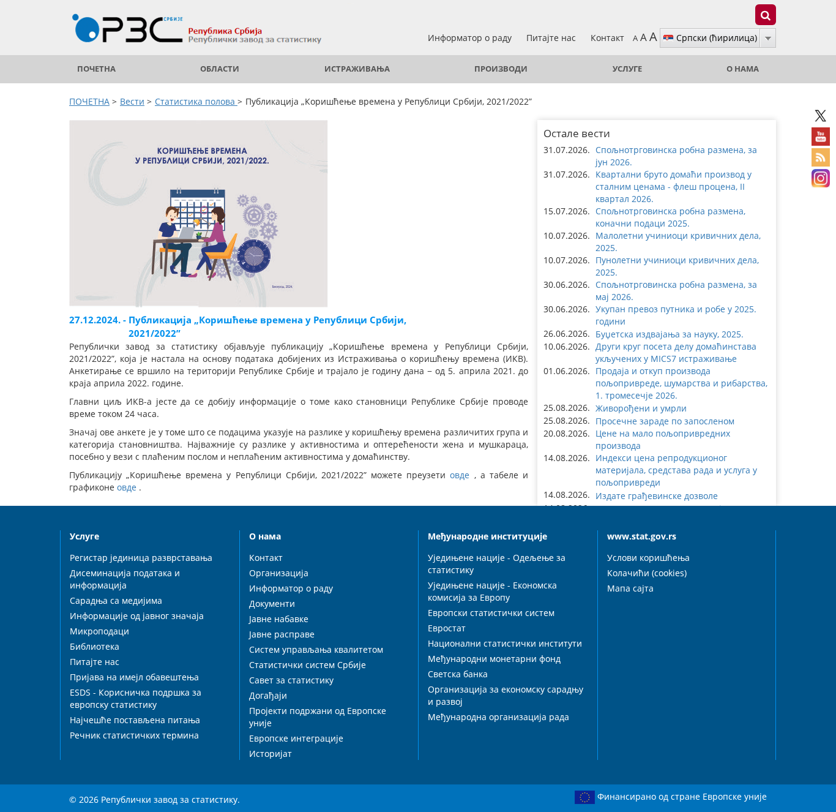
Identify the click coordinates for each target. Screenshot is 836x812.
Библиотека (94, 646)
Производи (501, 69)
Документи (272, 603)
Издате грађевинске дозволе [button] (656, 496)
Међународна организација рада (498, 717)
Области (219, 69)
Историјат (270, 753)
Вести (132, 101)
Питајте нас (552, 37)
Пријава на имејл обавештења (134, 677)
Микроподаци (99, 631)
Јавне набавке (278, 619)
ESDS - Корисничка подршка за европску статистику (135, 698)
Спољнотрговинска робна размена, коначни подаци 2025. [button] (670, 217)
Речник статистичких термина (134, 735)
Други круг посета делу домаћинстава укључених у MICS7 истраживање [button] (675, 352)
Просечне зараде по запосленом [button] (664, 421)
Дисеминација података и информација (125, 579)
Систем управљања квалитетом (316, 649)
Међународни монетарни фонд (494, 658)
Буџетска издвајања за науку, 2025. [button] (669, 334)
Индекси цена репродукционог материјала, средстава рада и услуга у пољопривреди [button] (676, 470)
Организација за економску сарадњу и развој (505, 695)
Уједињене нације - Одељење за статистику (496, 564)
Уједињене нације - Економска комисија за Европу (492, 591)
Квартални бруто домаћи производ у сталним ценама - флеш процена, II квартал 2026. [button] (673, 186)
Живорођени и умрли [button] (641, 408)
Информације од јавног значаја (137, 616)
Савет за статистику (291, 680)
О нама (742, 69)
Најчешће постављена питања (135, 720)
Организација (278, 573)
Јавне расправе (282, 634)
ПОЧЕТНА (96, 69)
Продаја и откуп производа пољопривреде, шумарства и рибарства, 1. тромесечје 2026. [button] (681, 383)
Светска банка (458, 674)
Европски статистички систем (491, 612)
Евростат (447, 628)
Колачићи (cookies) (647, 573)
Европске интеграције (296, 738)
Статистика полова (196, 101)
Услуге (627, 69)
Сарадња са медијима (116, 600)
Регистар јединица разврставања (141, 557)
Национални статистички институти (505, 643)
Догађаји (268, 695)
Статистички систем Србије (307, 665)
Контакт (607, 37)
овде (459, 475)
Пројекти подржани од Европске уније (317, 717)
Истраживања (357, 69)
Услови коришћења (648, 557)
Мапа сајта (630, 588)
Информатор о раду (471, 37)
